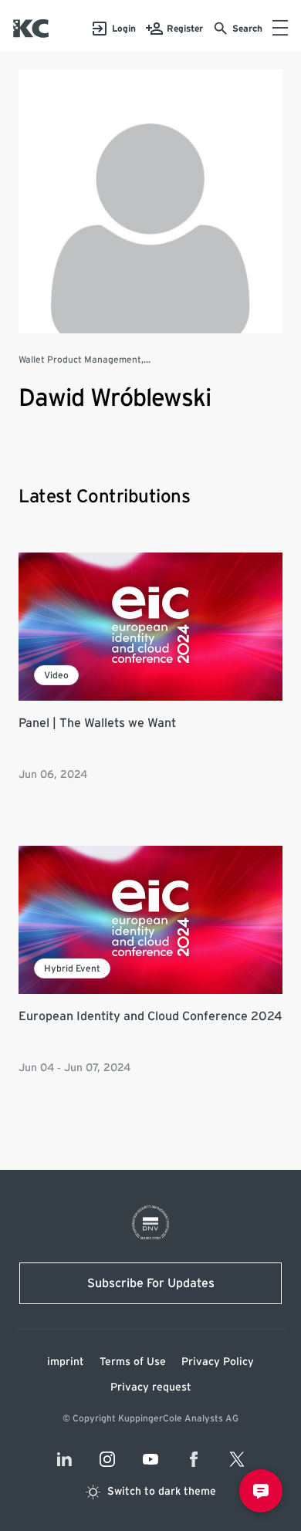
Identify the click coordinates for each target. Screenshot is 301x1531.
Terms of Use (133, 1362)
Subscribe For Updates (151, 1283)
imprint (65, 1362)
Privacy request (150, 1387)
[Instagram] (107, 1459)
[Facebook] (193, 1459)
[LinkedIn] (64, 1459)
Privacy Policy (217, 1362)
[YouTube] (150, 1459)
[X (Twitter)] (237, 1459)
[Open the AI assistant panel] (260, 1490)
